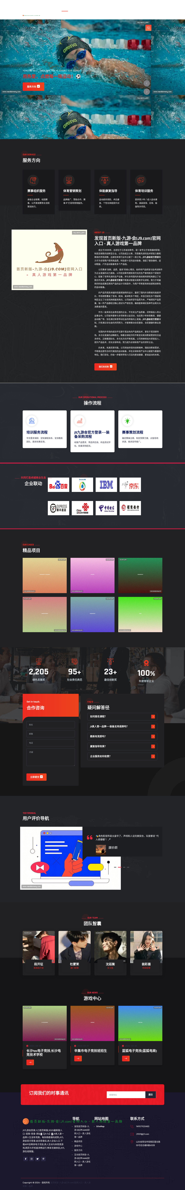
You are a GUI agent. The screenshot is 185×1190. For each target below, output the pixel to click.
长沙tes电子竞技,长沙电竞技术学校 (43, 1053)
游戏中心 (73, 16)
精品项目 (151, 5)
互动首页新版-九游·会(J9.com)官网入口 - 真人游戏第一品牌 (123, 16)
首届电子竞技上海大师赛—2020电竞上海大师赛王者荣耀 (44, 579)
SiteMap (100, 1126)
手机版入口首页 (73, 5)
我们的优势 (104, 367)
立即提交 (34, 777)
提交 (151, 1094)
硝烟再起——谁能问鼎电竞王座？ (140, 577)
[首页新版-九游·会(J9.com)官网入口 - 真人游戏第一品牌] (34, 15)
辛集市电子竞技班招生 (90, 1051)
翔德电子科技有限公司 (92, 577)
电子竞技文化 (140, 613)
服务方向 (85, 16)
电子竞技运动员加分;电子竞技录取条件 (44, 616)
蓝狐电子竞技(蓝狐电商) (139, 1051)
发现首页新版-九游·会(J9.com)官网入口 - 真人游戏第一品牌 (114, 5)
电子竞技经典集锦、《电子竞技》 (92, 616)
